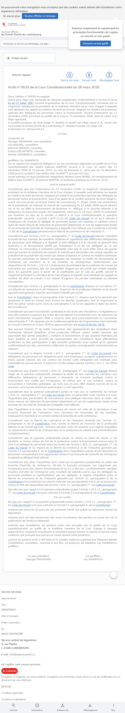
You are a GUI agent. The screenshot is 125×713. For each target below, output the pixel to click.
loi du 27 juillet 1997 (21, 103)
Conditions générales (12, 692)
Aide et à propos (10, 616)
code (11, 366)
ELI (3, 629)
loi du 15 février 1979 (91, 324)
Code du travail (79, 218)
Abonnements (8, 598)
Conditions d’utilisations (13, 699)
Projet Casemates (10, 622)
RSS (3, 605)
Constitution (29, 231)
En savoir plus (11, 16)
